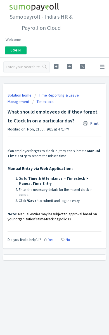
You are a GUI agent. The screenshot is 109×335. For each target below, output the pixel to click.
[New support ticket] (55, 66)
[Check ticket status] (69, 66)
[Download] (44, 164)
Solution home (20, 95)
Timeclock (45, 101)
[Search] (44, 67)
